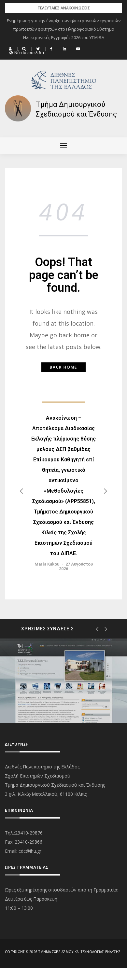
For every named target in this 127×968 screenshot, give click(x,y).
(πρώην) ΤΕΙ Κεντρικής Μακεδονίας (50, 698)
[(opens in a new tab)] (63, 680)
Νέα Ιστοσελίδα (29, 53)
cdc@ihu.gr (30, 851)
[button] (11, 49)
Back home (63, 367)
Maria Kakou (47, 564)
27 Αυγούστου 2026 (76, 566)
